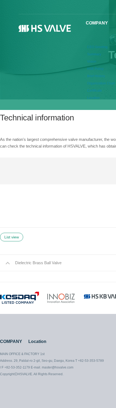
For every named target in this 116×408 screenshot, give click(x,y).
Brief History (96, 76)
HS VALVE (45, 29)
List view (11, 237)
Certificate (94, 90)
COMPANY (97, 23)
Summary (94, 54)
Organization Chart (101, 83)
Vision (91, 61)
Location (93, 98)
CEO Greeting (97, 47)
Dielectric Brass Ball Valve (38, 262)
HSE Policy (95, 69)
